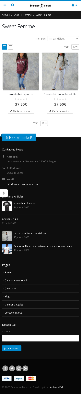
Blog (7, 296)
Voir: (66, 46)
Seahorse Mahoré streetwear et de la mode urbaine (43, 246)
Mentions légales (14, 304)
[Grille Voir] (4, 47)
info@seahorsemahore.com (23, 184)
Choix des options (22, 111)
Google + (25, 368)
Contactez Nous (13, 312)
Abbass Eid (56, 387)
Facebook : (5, 368)
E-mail (6, 331)
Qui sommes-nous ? (16, 280)
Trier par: (40, 38)
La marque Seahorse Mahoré (30, 233)
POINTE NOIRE (10, 219)
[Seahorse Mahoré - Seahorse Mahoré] (40, 5)
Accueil (8, 272)
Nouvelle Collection (24, 203)
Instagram (19, 368)
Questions (10, 288)
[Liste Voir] (10, 47)
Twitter (12, 368)
